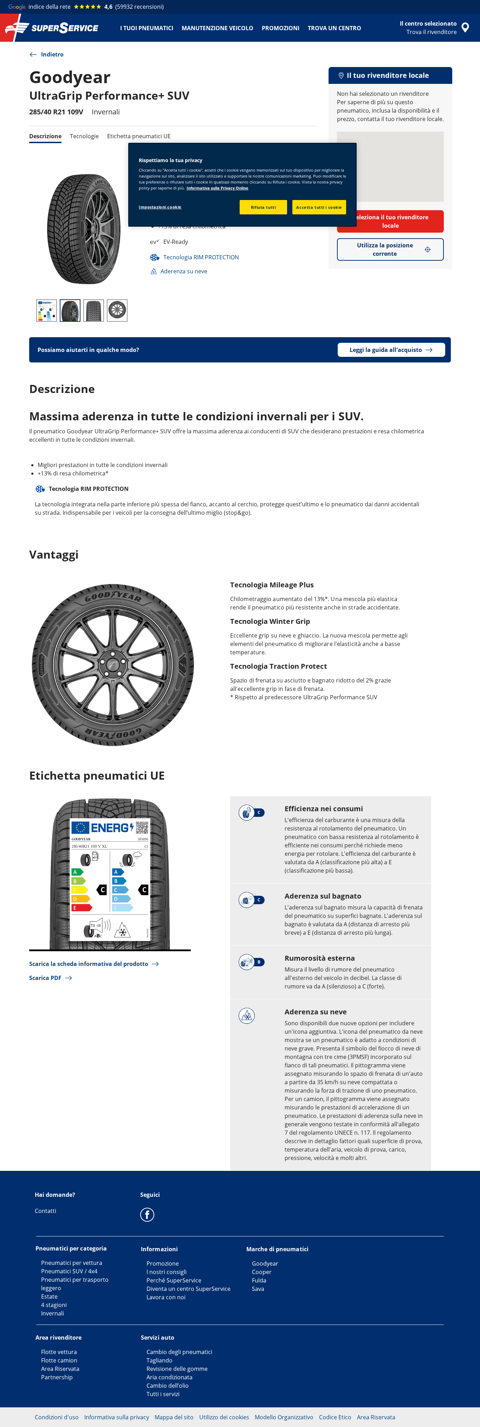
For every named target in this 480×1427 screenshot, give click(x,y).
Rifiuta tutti (263, 207)
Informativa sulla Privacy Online (217, 188)
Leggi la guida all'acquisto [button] (386, 350)
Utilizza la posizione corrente (385, 249)
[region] (242, 185)
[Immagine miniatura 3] (93, 310)
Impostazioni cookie (160, 206)
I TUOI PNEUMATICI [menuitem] (146, 28)
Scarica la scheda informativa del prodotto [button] (88, 964)
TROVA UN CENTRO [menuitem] (334, 28)
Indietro (52, 54)
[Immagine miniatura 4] (117, 310)
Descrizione (45, 136)
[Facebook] (147, 1214)
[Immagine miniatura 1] (46, 310)
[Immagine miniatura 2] (70, 310)
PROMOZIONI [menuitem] (280, 28)
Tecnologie (84, 136)
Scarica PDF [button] (45, 978)
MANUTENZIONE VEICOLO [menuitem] (217, 28)
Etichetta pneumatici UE (139, 136)
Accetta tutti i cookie (319, 207)
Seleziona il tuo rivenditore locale (390, 221)
